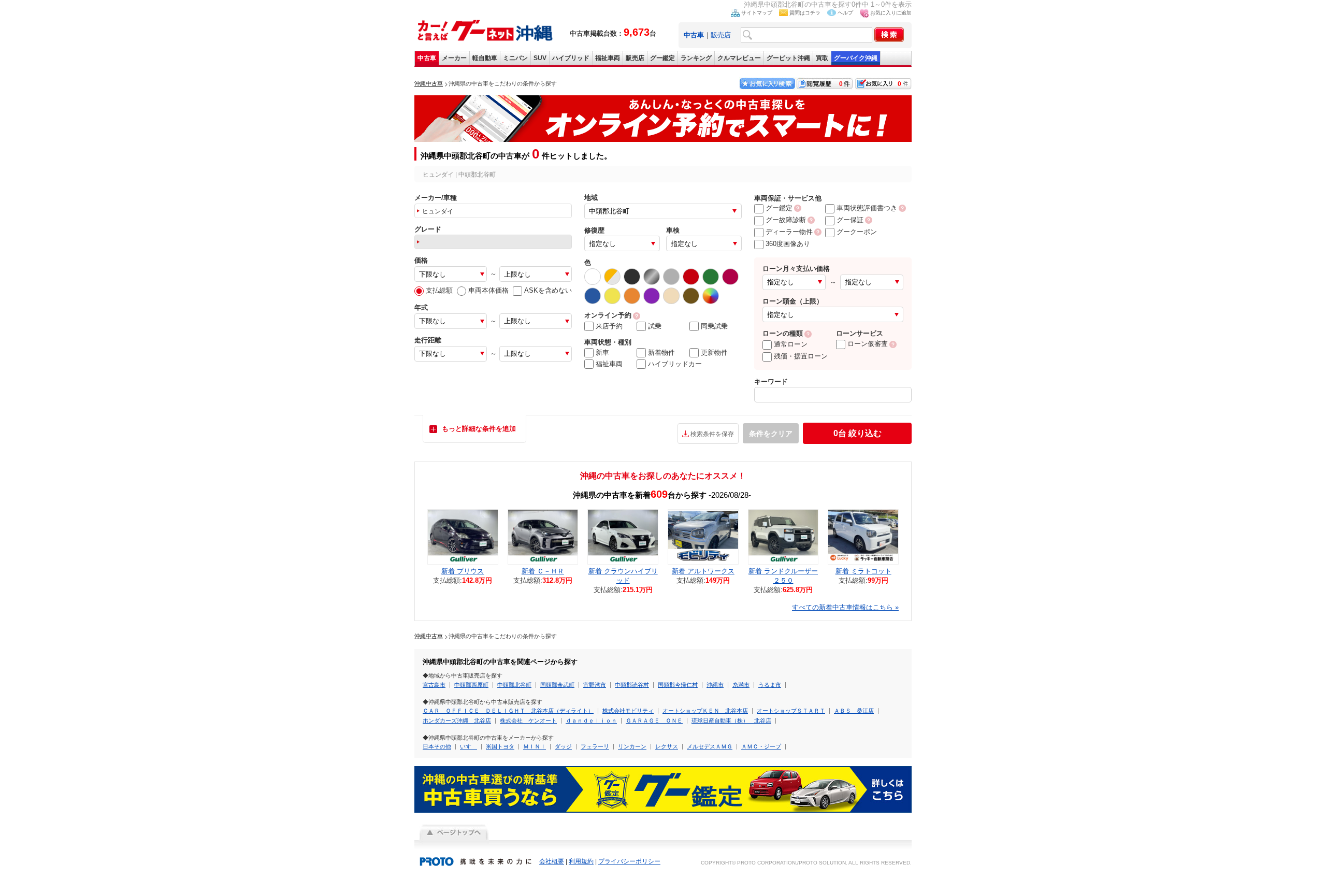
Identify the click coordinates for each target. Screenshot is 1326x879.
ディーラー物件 (789, 232)
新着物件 (661, 352)
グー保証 (850, 220)
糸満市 (741, 685)
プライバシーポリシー (629, 861)
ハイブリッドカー (675, 364)
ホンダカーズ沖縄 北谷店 (457, 720)
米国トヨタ (500, 746)
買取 (822, 58)
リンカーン (632, 746)
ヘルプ (845, 13)
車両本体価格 (488, 290)
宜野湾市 (594, 685)
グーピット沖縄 (788, 58)
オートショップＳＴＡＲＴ (791, 711)
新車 (602, 352)
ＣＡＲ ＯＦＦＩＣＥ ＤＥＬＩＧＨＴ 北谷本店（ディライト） (508, 711)
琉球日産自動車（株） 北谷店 (731, 720)
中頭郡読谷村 (632, 685)
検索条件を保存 (712, 434)
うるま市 (769, 685)
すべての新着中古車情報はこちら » (845, 607)
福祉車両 (607, 58)
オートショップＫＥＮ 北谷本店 (705, 711)
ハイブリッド (570, 58)
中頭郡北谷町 (514, 685)
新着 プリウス (462, 571)
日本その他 (437, 746)
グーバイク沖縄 (855, 58)
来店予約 (609, 326)
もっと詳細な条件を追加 (479, 429)
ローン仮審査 (867, 344)
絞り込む (857, 433)
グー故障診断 (786, 220)
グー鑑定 (662, 58)
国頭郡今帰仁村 (678, 685)
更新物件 (714, 352)
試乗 (654, 326)
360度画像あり (788, 244)
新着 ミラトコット (863, 571)
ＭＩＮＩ (534, 746)
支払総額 (439, 290)
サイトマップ (756, 13)
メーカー (454, 58)
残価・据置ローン (801, 356)
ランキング (696, 58)
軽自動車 (484, 58)
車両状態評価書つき (867, 208)
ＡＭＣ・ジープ (761, 746)
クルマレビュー (739, 58)
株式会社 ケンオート (528, 720)
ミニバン (515, 58)
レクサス (666, 746)
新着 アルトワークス (703, 571)
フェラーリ (595, 746)
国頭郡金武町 (557, 685)
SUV (540, 58)
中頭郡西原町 (471, 685)
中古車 (426, 58)
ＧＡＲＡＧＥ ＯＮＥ (654, 720)
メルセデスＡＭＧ (709, 746)
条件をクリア (770, 433)
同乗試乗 (714, 326)
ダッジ (563, 746)
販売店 (721, 35)
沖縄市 (715, 685)
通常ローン (791, 344)
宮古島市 (434, 685)
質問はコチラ (804, 13)
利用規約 (581, 861)
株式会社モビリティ (628, 711)
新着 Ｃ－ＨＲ (543, 571)
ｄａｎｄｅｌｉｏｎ (591, 720)
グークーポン (857, 232)
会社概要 (551, 861)
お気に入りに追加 (891, 13)
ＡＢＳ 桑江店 (854, 711)
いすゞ (468, 746)
